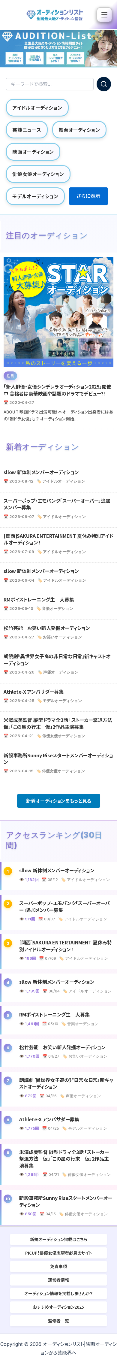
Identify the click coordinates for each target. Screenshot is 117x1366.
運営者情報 (58, 1280)
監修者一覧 (58, 1321)
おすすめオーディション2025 (58, 1307)
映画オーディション (33, 151)
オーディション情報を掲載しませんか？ (58, 1293)
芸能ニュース (26, 129)
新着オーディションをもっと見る (58, 801)
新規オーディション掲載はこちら (58, 1239)
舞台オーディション (79, 129)
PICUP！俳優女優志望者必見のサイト (58, 1253)
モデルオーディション (35, 196)
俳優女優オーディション (38, 173)
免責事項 (58, 1266)
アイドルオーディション (37, 107)
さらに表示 (88, 196)
